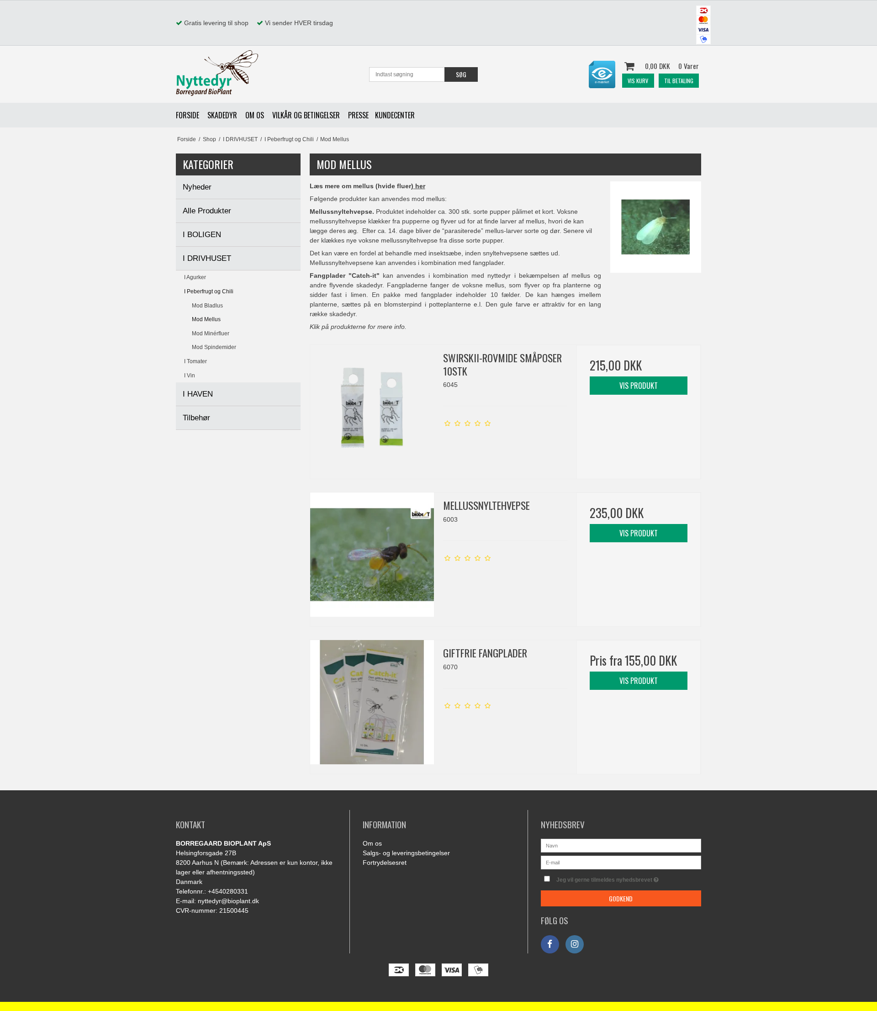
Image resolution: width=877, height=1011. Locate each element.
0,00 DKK (672, 66)
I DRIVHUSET (207, 258)
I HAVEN (198, 394)
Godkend (621, 898)
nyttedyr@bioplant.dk (228, 901)
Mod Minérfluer (210, 333)
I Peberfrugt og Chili (208, 291)
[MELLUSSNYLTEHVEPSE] (372, 554)
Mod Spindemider (214, 347)
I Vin (189, 375)
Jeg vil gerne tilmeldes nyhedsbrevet (628, 878)
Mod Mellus (206, 319)
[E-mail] (621, 862)
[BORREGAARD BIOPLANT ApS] (217, 72)
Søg (461, 74)
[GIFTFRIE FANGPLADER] (372, 702)
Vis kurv (638, 80)
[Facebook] (550, 944)
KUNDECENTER (395, 115)
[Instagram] (574, 944)
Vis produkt (638, 385)
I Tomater (195, 361)
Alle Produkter (207, 210)
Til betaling (678, 80)
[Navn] (621, 845)
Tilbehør (196, 417)
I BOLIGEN (202, 234)
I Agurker (195, 277)
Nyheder (197, 187)
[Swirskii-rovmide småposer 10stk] (372, 407)
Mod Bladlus (207, 305)
